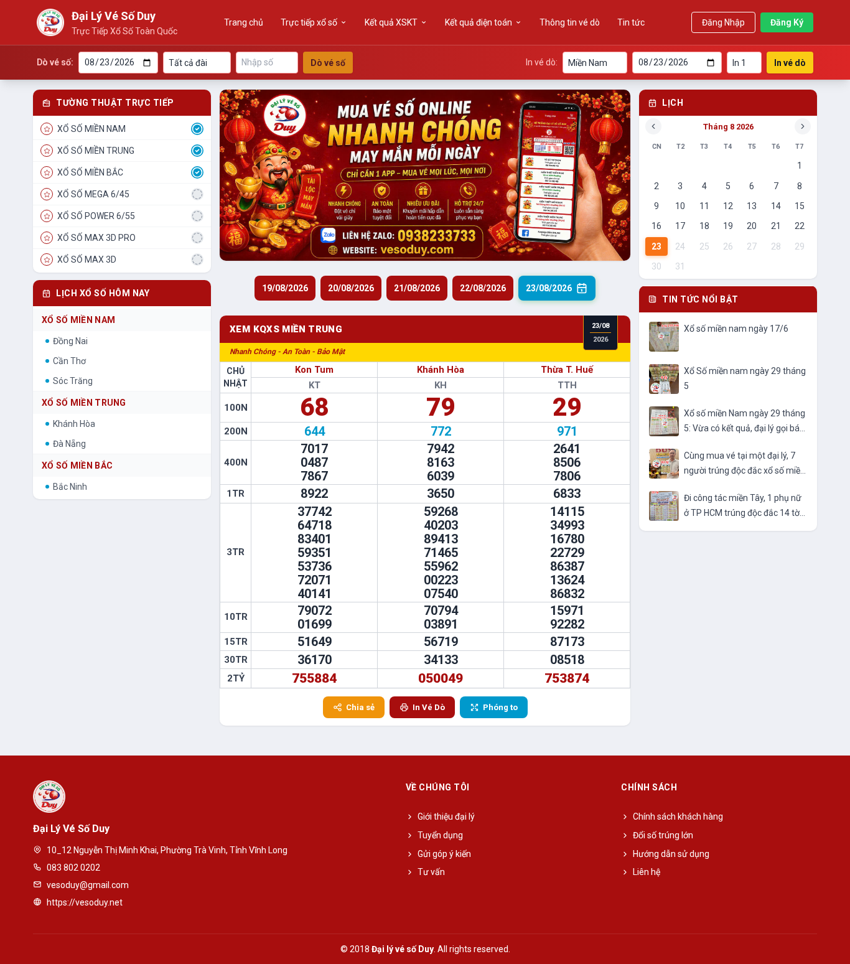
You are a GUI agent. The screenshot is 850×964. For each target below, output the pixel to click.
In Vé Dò (429, 707)
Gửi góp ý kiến (444, 854)
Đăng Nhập (723, 22)
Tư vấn (431, 872)
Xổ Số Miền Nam (78, 320)
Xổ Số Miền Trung (84, 403)
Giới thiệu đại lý (446, 816)
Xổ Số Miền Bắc (77, 465)
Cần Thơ (69, 361)
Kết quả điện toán (478, 22)
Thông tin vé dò (569, 22)
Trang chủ (243, 22)
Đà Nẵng (69, 444)
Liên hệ (646, 872)
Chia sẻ (360, 707)
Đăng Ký (786, 22)
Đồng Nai (70, 341)
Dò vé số (328, 63)
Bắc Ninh (70, 487)
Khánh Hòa (74, 424)
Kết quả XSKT (391, 22)
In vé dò (790, 63)
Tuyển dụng (440, 835)
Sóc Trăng (73, 381)
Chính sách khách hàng (678, 816)
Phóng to (500, 707)
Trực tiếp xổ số (309, 22)
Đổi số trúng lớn (663, 835)
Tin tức (631, 22)
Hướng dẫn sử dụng (671, 854)
